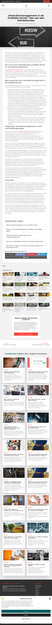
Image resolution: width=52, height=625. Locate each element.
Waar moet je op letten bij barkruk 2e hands (11, 400)
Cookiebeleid (25, 621)
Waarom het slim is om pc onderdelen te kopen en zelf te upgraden (32, 288)
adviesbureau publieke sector (14, 69)
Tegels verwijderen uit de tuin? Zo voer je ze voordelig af (20, 288)
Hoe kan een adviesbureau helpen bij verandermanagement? (26, 241)
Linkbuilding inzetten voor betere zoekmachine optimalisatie (38, 372)
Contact (37, 595)
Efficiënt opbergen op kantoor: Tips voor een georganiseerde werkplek (13, 565)
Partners (37, 588)
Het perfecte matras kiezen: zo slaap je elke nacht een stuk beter (42, 288)
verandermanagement (23, 131)
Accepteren (26, 611)
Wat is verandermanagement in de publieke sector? (26, 225)
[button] (50, 598)
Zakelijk (26, 12)
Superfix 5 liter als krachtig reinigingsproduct (12, 372)
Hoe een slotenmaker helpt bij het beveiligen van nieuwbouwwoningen (32, 309)
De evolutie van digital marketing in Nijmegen (38, 537)
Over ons (37, 590)
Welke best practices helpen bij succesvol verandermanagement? (26, 236)
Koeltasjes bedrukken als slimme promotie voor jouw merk (13, 455)
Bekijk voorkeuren (26, 618)
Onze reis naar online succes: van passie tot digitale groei (31, 298)
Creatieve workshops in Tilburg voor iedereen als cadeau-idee (43, 278)
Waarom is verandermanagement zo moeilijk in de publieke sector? (26, 230)
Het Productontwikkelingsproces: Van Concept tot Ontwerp (38, 510)
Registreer (37, 593)
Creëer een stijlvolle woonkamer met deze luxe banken (43, 309)
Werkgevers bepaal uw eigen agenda (36, 565)
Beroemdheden (38, 585)
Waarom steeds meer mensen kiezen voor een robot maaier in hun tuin (8, 298)
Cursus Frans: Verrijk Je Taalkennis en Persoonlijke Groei (13, 510)
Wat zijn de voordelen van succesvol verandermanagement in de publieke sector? (26, 246)
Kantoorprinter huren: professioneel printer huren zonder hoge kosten (12, 428)
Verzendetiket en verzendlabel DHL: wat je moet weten (13, 537)
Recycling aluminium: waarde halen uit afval (37, 400)
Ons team (37, 592)
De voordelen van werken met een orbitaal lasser (37, 427)
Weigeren (26, 615)
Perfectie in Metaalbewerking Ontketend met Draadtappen (12, 482)
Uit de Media (37, 587)
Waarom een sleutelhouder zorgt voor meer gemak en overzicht (37, 455)
